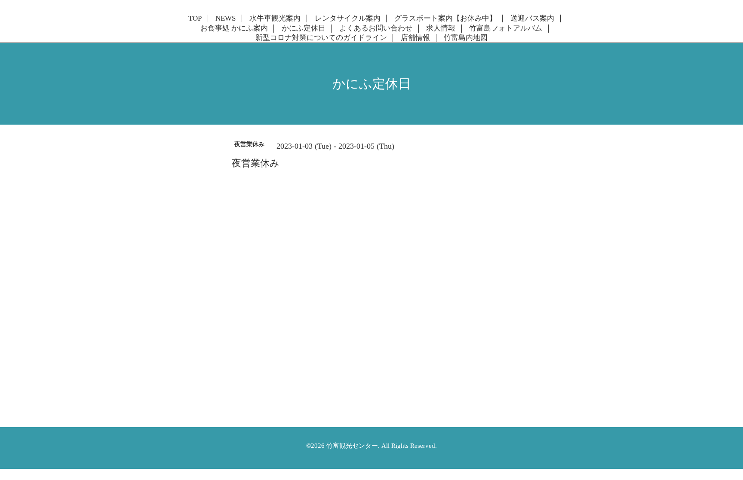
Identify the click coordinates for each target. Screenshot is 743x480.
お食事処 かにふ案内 (234, 28)
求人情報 (440, 28)
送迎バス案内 (532, 18)
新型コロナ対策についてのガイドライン (321, 38)
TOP (195, 18)
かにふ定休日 (303, 28)
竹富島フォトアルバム (505, 28)
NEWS (225, 18)
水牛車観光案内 (275, 18)
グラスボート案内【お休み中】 (445, 18)
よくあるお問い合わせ (375, 28)
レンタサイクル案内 (348, 18)
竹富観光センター (352, 445)
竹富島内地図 (466, 38)
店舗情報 (415, 38)
